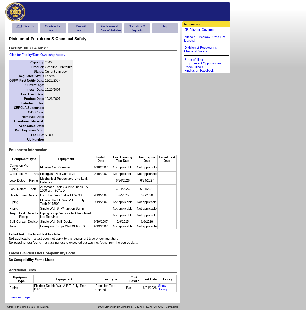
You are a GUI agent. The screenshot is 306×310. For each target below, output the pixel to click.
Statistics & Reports (137, 28)
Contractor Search (53, 28)
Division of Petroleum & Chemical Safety (200, 49)
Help (164, 26)
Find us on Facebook (199, 70)
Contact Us (172, 306)
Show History (163, 287)
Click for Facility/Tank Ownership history (37, 55)
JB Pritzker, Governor (199, 30)
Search (25, 26)
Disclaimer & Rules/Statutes (110, 28)
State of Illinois (195, 60)
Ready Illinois (194, 67)
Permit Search (81, 28)
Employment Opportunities (203, 63)
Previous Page (19, 297)
